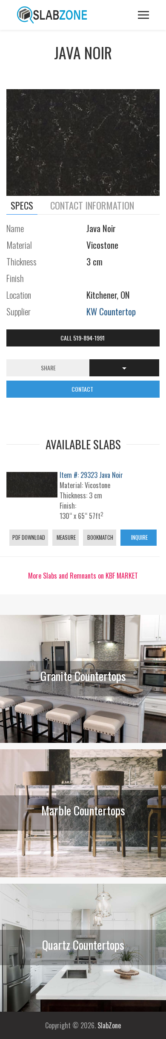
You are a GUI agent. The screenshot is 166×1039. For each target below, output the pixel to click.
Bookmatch (99, 537)
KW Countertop (111, 311)
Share (48, 367)
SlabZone (109, 1025)
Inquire (139, 537)
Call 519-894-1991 (83, 337)
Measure (65, 537)
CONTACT (83, 388)
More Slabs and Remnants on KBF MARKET (83, 575)
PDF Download (28, 537)
